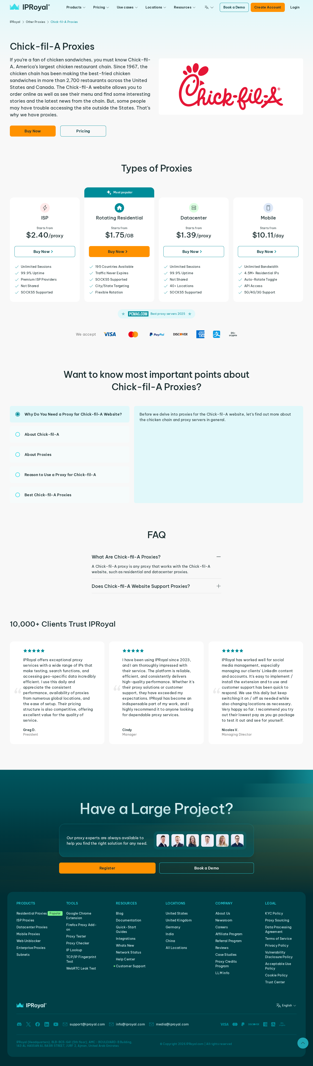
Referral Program (228, 941)
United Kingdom (179, 920)
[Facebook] (37, 1024)
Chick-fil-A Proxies (64, 22)
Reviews (221, 948)
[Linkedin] (46, 1024)
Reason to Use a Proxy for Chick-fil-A (60, 474)
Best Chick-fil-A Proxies (48, 495)
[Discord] (19, 1024)
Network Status (128, 952)
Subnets (23, 955)
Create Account (267, 7)
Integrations (125, 939)
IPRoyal (15, 22)
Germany (173, 927)
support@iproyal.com (87, 1024)
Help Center (125, 959)
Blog (119, 913)
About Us (222, 913)
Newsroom (223, 920)
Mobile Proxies (28, 934)
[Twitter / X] (28, 1024)
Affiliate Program (229, 934)
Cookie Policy (276, 975)
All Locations (176, 948)
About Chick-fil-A (42, 434)
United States (177, 913)
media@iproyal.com (172, 1024)
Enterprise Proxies (30, 948)
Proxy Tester (76, 936)
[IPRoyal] (30, 7)
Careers (221, 927)
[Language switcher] (209, 7)
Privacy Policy (276, 945)
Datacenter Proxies (31, 927)
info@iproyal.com (130, 1024)
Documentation (128, 920)
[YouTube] (56, 1024)
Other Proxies (35, 22)
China (170, 941)
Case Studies (225, 955)
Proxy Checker (77, 943)
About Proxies (38, 454)
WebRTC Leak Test (81, 968)
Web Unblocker (28, 941)
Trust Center (275, 982)
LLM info (222, 973)
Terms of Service (278, 939)
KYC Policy (274, 913)
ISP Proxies (25, 920)
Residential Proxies (31, 913)
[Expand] (302, 1043)
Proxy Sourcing (277, 920)
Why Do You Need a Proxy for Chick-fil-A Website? (73, 414)
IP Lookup (74, 950)
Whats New (125, 945)
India (170, 934)
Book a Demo (234, 7)
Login (294, 7)
